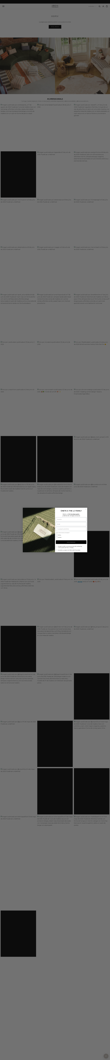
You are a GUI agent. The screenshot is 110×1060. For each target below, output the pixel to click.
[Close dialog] (86, 509)
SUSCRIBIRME (71, 542)
